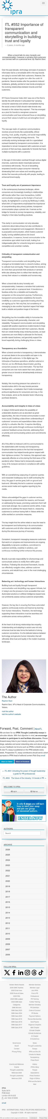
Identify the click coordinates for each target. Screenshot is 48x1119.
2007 (8, 949)
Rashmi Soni (7, 700)
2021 (8, 875)
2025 (8, 854)
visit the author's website (11, 714)
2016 (8, 902)
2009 (8, 938)
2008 (8, 944)
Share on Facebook (22, 761)
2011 (8, 928)
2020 (8, 881)
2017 (8, 896)
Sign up (35, 791)
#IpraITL (38, 728)
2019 (8, 886)
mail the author (8, 711)
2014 (8, 912)
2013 (8, 917)
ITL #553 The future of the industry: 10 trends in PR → (24, 778)
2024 (8, 860)
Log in (14, 791)
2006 (8, 954)
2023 (8, 865)
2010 (8, 933)
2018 (8, 891)
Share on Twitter (7, 761)
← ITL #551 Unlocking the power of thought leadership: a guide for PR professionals (24, 772)
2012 (8, 923)
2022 (8, 870)
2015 (8, 907)
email (43, 755)
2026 (8, 849)
